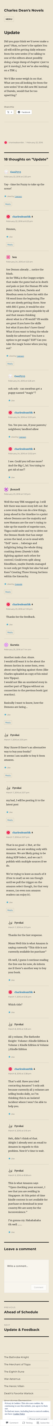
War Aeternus (12, 1379)
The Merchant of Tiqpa (17, 1364)
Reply (8, 204)
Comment (38, 1287)
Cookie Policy (19, 1414)
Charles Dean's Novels (24, 10)
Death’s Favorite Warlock (18, 1393)
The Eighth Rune (14, 1371)
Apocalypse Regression (18, 1400)
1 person (18, 196)
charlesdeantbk (16, 142)
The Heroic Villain (14, 1386)
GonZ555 (15, 172)
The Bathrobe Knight (16, 1357)
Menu (9, 19)
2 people (18, 584)
